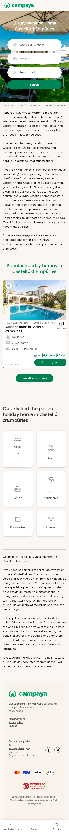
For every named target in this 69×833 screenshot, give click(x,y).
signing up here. (16, 748)
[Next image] (59, 324)
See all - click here (34, 378)
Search (34, 85)
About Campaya (17, 718)
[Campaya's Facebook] (48, 750)
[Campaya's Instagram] (57, 750)
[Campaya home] (18, 5)
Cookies (13, 725)
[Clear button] (56, 45)
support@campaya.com (24, 707)
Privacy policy (16, 722)
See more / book (50, 362)
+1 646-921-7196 (33, 703)
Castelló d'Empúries (28, 105)
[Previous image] (9, 324)
